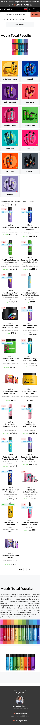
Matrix (12, 19)
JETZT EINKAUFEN (22, 5)
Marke (6, 19)
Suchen (35, 14)
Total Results (20, 19)
